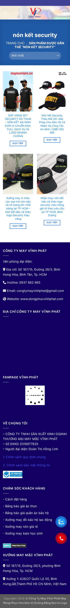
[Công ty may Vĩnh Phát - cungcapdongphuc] (35, 12)
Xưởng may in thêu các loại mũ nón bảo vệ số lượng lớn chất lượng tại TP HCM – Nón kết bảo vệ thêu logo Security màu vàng (18, 208)
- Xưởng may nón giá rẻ (20, 526)
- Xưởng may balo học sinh (23, 533)
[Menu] (5, 12)
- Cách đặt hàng (15, 499)
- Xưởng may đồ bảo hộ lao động (27, 520)
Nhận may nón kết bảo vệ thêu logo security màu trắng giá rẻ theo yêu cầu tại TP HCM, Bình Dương (52, 206)
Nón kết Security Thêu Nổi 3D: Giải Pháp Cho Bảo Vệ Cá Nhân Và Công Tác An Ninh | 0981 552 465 (52, 124)
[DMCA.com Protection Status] (14, 545)
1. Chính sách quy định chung (24, 457)
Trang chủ (15, 43)
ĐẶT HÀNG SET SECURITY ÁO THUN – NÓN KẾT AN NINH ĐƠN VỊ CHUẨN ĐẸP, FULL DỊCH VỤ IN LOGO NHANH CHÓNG (18, 126)
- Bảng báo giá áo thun (20, 506)
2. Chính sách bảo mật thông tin (26, 465)
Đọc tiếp (18, 143)
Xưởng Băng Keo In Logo (50, 602)
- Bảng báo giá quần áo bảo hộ (26, 513)
